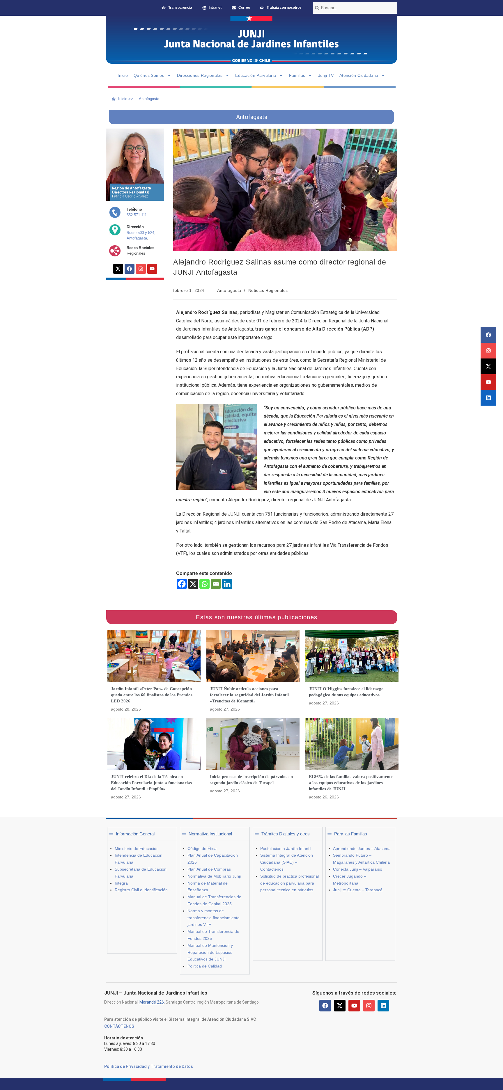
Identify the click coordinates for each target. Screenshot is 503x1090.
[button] (142, 834)
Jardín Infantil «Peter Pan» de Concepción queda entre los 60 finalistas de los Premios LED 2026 (151, 694)
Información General (135, 833)
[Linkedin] (488, 398)
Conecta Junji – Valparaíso (357, 869)
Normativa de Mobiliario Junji (214, 876)
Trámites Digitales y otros (285, 833)
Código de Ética (202, 848)
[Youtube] (488, 382)
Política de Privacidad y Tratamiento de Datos (148, 1066)
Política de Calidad (204, 966)
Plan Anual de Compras (209, 869)
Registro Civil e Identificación (141, 889)
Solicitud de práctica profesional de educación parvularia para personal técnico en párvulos (289, 883)
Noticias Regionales (268, 290)
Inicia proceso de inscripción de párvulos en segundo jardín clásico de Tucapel (251, 779)
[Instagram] (488, 350)
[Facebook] (488, 335)
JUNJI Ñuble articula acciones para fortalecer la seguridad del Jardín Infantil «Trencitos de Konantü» (249, 694)
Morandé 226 (151, 1002)
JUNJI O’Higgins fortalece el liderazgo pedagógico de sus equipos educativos (346, 691)
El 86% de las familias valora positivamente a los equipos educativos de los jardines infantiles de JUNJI (351, 782)
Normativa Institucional (210, 833)
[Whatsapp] (204, 584)
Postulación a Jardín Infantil (285, 848)
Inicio (123, 75)
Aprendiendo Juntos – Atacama (362, 848)
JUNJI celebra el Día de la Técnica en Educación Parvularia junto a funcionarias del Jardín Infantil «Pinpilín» (151, 782)
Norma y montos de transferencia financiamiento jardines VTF (213, 917)
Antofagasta (229, 290)
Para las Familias (350, 833)
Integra (121, 883)
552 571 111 (137, 215)
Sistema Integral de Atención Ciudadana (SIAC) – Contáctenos (286, 862)
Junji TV (326, 75)
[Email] (216, 584)
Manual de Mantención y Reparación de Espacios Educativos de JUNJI (210, 952)
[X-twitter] (488, 366)
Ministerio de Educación (137, 848)
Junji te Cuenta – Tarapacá (357, 889)
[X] (193, 584)
